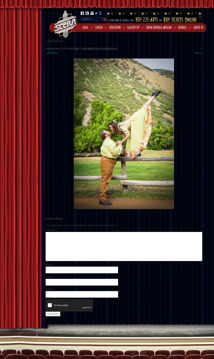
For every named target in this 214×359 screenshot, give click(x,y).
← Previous (51, 52)
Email (49, 277)
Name (49, 264)
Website (50, 289)
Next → (198, 52)
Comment (51, 230)
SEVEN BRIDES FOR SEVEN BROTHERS (99, 48)
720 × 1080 (74, 48)
